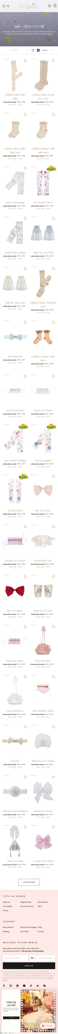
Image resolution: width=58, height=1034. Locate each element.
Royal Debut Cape (43, 560)
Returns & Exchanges (28, 927)
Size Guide (24, 931)
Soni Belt (15, 760)
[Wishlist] (25, 60)
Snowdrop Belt (15, 356)
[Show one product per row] (33, 50)
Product (44, 50)
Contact (41, 931)
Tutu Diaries (7, 906)
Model (52, 50)
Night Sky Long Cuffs (43, 252)
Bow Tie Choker (43, 510)
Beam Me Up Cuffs (43, 610)
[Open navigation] (4, 6)
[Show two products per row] (38, 50)
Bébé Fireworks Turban (43, 760)
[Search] (8, 6)
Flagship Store (25, 902)
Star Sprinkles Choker (43, 710)
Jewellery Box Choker (15, 560)
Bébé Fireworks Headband (15, 811)
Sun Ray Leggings (43, 460)
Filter (14, 50)
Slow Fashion (43, 902)
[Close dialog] (54, 991)
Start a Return (8, 927)
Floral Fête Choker (15, 660)
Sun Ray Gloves (15, 510)
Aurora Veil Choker (15, 410)
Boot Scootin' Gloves (43, 202)
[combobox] (34, 958)
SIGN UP (29, 966)
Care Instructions (27, 906)
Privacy (5, 911)
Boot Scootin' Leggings (15, 460)
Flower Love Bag (15, 861)
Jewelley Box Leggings (15, 252)
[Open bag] (55, 5)
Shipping (6, 931)
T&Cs (40, 906)
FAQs (40, 927)
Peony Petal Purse (43, 660)
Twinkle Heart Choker (43, 861)
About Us (6, 902)
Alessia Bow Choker (43, 811)
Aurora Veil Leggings (15, 202)
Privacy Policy (41, 978)
